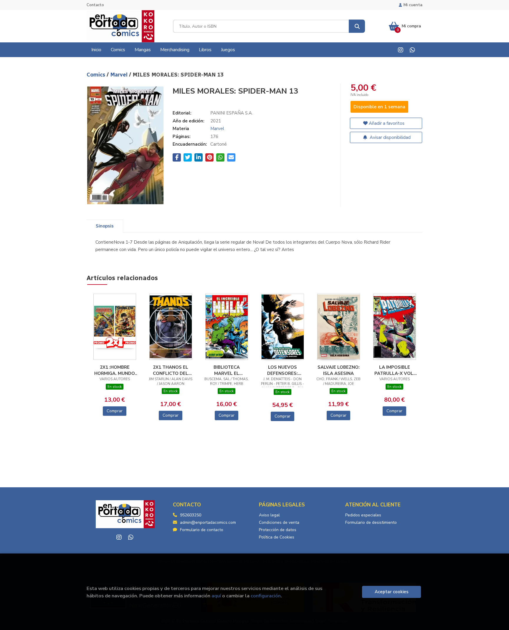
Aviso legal (269, 515)
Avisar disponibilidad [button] (389, 137)
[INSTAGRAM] (400, 50)
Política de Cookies (276, 537)
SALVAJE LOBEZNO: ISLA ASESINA (339, 370)
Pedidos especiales (363, 515)
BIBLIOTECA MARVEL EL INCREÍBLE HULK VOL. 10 (226, 370)
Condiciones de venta (279, 522)
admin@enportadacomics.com (208, 522)
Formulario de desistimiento (371, 522)
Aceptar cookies (392, 592)
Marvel (119, 75)
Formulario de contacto (201, 530)
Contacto (95, 5)
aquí (216, 595)
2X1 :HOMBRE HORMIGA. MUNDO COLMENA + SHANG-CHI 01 (114, 370)
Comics (97, 75)
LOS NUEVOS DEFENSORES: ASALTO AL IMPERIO (282, 370)
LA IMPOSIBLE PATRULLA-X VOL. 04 (394, 370)
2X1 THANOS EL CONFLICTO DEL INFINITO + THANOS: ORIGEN (170, 370)
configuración (266, 595)
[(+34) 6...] (412, 50)
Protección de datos (277, 530)
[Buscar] (357, 26)
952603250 (190, 515)
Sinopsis (105, 226)
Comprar (115, 411)
